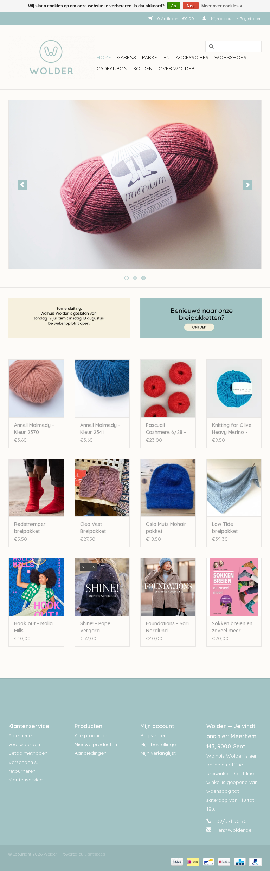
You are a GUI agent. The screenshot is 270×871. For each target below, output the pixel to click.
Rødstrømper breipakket (30, 527)
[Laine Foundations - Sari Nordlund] (168, 587)
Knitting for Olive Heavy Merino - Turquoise (231, 429)
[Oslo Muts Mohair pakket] (168, 488)
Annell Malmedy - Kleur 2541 (100, 428)
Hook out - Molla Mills (33, 627)
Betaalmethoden (27, 753)
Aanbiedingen (91, 753)
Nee (191, 6)
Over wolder (176, 68)
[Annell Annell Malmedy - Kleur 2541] (102, 388)
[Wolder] (51, 57)
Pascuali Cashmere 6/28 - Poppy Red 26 (166, 429)
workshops (230, 57)
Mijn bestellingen (159, 744)
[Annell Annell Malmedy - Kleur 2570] (36, 388)
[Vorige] (22, 185)
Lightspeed (94, 854)
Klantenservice (25, 780)
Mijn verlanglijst (158, 753)
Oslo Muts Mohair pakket (166, 527)
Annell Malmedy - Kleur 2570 (34, 428)
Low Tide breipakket (225, 527)
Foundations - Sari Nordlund (167, 627)
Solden (143, 68)
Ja (173, 6)
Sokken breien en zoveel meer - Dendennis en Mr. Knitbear (232, 627)
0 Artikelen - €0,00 (175, 18)
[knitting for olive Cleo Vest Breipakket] (102, 488)
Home (104, 57)
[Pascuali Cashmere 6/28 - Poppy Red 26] (168, 388)
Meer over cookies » (221, 6)
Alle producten (91, 735)
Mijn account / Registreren (236, 18)
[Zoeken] (208, 47)
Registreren (153, 735)
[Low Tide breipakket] (234, 488)
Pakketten (156, 57)
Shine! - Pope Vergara (95, 627)
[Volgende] (247, 185)
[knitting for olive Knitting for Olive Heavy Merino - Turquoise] (234, 388)
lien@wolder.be (233, 830)
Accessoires (192, 57)
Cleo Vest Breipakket (93, 527)
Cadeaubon (112, 68)
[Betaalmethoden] (176, 861)
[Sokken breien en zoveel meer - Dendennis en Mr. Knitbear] (234, 587)
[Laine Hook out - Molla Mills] (36, 587)
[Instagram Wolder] (141, 694)
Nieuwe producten (96, 744)
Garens (126, 57)
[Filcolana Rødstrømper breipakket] (36, 488)
